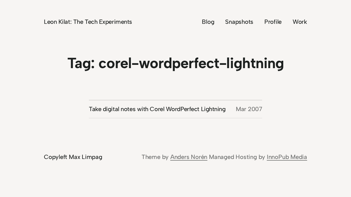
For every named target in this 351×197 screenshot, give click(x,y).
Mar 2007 (249, 109)
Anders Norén (188, 157)
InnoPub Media (287, 157)
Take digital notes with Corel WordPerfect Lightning (157, 109)
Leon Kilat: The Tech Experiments (88, 21)
